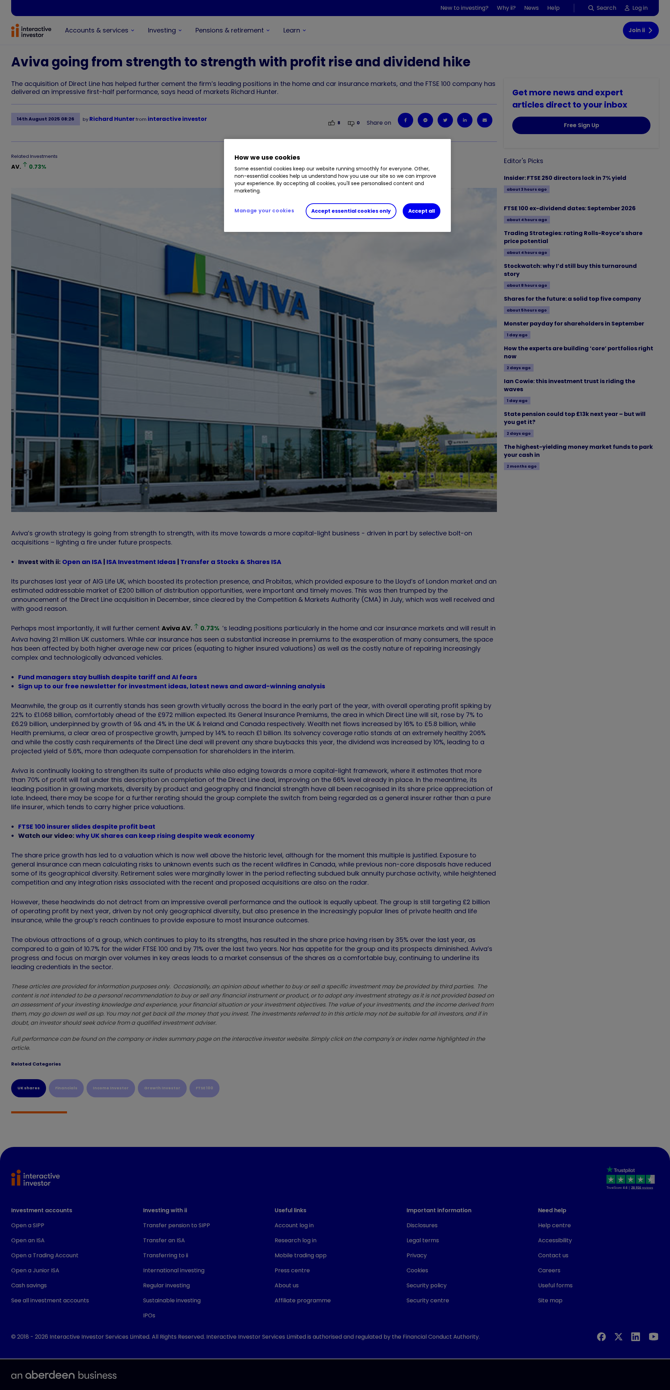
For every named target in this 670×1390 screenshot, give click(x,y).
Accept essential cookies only (351, 210)
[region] (337, 185)
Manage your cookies (264, 210)
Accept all (421, 210)
